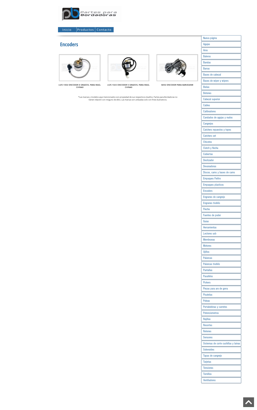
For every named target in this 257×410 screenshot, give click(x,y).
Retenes (207, 331)
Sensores (208, 337)
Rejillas (207, 319)
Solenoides (208, 349)
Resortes (207, 325)
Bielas (206, 87)
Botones (207, 93)
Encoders (208, 191)
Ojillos (206, 251)
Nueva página (210, 38)
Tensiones (208, 368)
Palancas (207, 258)
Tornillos (207, 374)
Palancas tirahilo (211, 264)
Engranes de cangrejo (214, 197)
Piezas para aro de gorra (215, 288)
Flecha (206, 209)
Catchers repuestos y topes (217, 129)
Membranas (209, 239)
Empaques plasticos (213, 184)
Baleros (207, 56)
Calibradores (209, 111)
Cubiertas (208, 154)
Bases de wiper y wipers (216, 80)
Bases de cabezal (212, 74)
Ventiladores (209, 380)
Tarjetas (207, 361)
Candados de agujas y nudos (218, 117)
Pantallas (207, 270)
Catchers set (209, 135)
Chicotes (207, 142)
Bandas (207, 62)
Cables (206, 105)
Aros (205, 50)
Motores (207, 245)
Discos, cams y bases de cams (219, 172)
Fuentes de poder (212, 215)
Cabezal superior (211, 99)
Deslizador (208, 160)
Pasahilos (208, 276)
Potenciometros (211, 313)
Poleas (206, 300)
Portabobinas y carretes (215, 307)
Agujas (206, 44)
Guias (206, 221)
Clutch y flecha (210, 148)
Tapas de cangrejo (212, 355)
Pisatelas (207, 294)
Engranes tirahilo (211, 203)
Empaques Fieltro (212, 178)
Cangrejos (208, 123)
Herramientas (210, 227)
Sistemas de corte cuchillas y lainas (221, 343)
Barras (206, 68)
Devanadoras (209, 166)
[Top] (248, 402)
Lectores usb (209, 233)
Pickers (207, 282)
